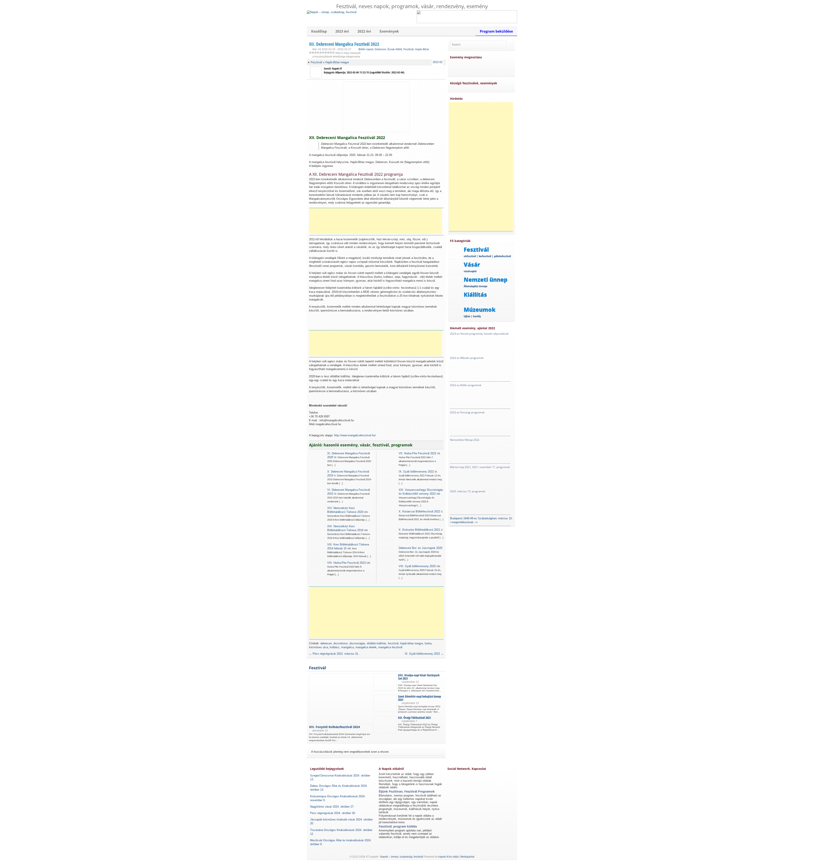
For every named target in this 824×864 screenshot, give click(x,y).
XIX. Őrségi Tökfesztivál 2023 (414, 718)
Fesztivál (408, 49)
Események (389, 31)
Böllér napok (366, 49)
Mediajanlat (467, 856)
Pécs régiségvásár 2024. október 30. (333, 813)
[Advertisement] (375, 221)
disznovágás (357, 643)
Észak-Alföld (395, 49)
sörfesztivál (470, 256)
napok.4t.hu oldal (448, 856)
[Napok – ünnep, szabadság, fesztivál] (331, 12)
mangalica (347, 647)
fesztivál (393, 643)
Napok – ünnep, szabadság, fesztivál (401, 856)
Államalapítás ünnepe (475, 286)
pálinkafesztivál (502, 256)
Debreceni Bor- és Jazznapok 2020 (420, 548)
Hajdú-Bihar (422, 49)
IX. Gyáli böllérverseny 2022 (416, 471)
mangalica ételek (366, 647)
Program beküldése (496, 31)
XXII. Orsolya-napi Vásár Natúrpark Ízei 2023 (419, 676)
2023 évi (342, 31)
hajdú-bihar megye (411, 643)
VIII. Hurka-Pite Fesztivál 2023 (346, 562)
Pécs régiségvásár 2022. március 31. (334, 653)
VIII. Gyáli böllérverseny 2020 (417, 566)
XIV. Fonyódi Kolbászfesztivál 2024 (334, 727)
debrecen (326, 643)
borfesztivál (485, 256)
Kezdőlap (319, 31)
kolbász (334, 647)
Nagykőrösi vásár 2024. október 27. (332, 806)
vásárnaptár (470, 271)
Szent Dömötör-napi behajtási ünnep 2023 (419, 698)
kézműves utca (318, 647)
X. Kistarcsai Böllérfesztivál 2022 (419, 511)
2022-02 (437, 62)
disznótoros (340, 643)
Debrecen (380, 49)
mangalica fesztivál (390, 647)
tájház (467, 316)
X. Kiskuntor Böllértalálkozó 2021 (419, 529)
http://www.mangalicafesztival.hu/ (355, 435)
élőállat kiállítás (376, 643)
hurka (428, 643)
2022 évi (364, 31)
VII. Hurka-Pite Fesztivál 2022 (417, 453)
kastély (477, 316)
